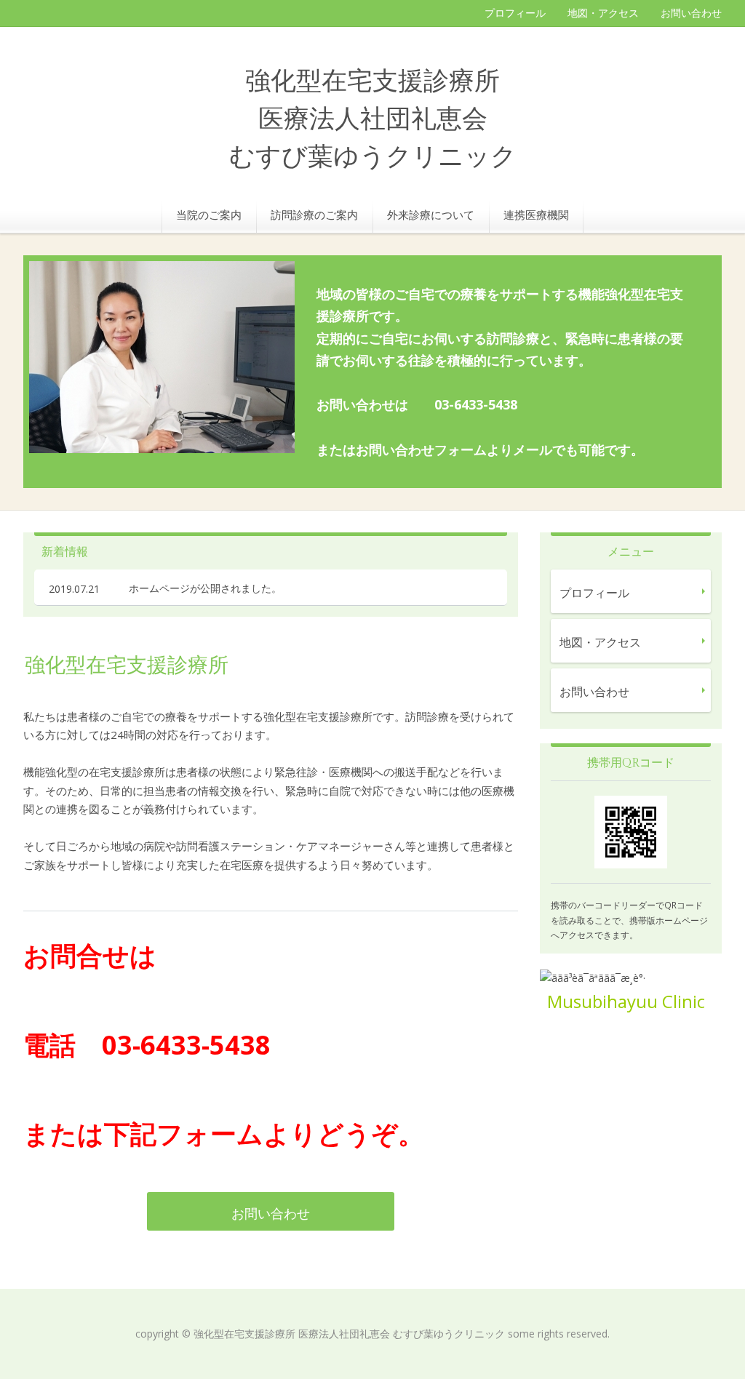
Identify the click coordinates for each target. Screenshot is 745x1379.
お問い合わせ (691, 13)
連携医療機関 (536, 214)
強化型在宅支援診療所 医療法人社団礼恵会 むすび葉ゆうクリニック (373, 119)
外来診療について (430, 214)
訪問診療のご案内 (314, 214)
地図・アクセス (603, 13)
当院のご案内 (209, 214)
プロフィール (515, 13)
